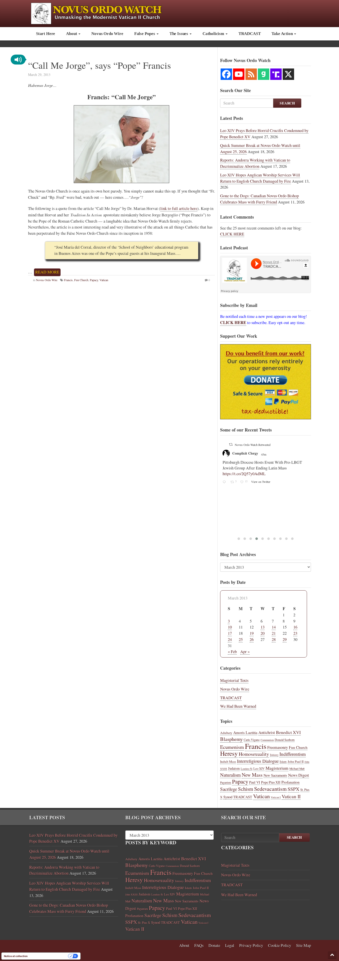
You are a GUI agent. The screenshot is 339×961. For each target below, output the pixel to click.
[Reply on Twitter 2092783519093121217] (225, 482)
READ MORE (47, 272)
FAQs (198, 945)
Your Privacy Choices (49, 956)
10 (230, 627)
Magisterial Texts (234, 680)
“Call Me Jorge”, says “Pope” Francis (99, 65)
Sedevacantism (270, 788)
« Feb (232, 651)
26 (252, 639)
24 (230, 639)
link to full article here (178, 208)
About (72, 33)
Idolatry (274, 755)
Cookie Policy (279, 945)
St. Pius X (144, 923)
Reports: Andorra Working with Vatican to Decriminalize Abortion (255, 163)
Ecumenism (232, 747)
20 (263, 633)
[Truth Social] (276, 74)
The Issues (179, 33)
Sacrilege (228, 789)
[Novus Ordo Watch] (101, 13)
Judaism (234, 768)
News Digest (298, 775)
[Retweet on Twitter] (231, 444)
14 (274, 627)
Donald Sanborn (285, 740)
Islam (283, 761)
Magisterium (277, 768)
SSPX (293, 789)
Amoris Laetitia (245, 732)
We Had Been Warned (238, 706)
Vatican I (276, 797)
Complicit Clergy (245, 453)
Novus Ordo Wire (107, 33)
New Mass (252, 774)
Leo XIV (259, 768)
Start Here (45, 33)
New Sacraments (275, 775)
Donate (214, 945)
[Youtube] (238, 74)
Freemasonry (277, 747)
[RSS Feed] (251, 74)
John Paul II (296, 761)
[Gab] (263, 74)
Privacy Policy (251, 945)
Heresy (229, 753)
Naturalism (230, 775)
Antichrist (266, 732)
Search (287, 103)
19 (252, 633)
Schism (245, 788)
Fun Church (81, 280)
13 (263, 627)
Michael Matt (297, 768)
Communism (267, 740)
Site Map (303, 945)
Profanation (290, 782)
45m (264, 454)
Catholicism (214, 33)
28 (274, 639)
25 (241, 639)
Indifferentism (292, 754)
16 (295, 627)
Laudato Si (246, 768)
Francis (68, 280)
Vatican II (291, 796)
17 (230, 633)
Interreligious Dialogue (258, 761)
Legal (229, 945)
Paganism (225, 782)
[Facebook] (226, 74)
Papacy (94, 280)
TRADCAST (249, 33)
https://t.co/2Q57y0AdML (244, 473)
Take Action (282, 33)
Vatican (104, 280)
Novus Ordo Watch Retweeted (253, 445)
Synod (227, 796)
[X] (288, 74)
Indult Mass (228, 761)
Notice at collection (16, 956)
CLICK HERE (232, 234)
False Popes (145, 33)
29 (285, 639)
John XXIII (131, 894)
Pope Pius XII (270, 782)
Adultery (226, 732)
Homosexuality (254, 754)
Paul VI (254, 782)
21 (274, 633)
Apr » (245, 651)
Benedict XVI (288, 732)
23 (295, 633)
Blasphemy (231, 738)
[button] (18, 60)
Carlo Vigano (252, 740)
